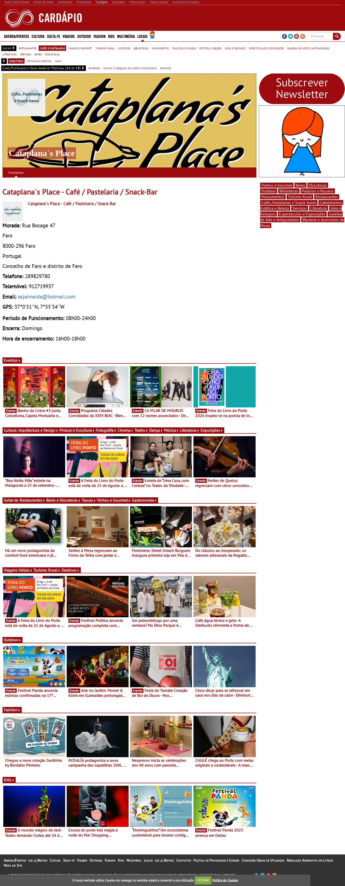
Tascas (87, 500)
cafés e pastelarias (52, 48)
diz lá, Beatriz (38, 860)
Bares (300, 185)
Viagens (82, 860)
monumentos (160, 48)
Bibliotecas (288, 190)
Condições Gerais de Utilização (263, 860)
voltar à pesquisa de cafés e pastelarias (130, 68)
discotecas (52, 54)
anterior (94, 68)
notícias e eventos (39, 61)
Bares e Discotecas (62, 500)
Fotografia (105, 430)
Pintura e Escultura (75, 430)
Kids (111, 36)
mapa (58, 61)
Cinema (124, 430)
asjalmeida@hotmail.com (47, 296)
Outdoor (84, 36)
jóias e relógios (235, 48)
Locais (148, 860)
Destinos (69, 570)
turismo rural (105, 48)
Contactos (16, 172)
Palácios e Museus (318, 190)
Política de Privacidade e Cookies (216, 860)
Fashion (99, 36)
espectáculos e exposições (266, 48)
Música (170, 430)
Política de (225, 880)
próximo (165, 68)
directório (16, 61)
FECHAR (203, 880)
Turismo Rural (46, 570)
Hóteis (24, 570)
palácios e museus (184, 48)
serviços (25, 54)
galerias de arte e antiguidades (308, 48)
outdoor (124, 48)
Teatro (140, 430)
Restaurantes (31, 500)
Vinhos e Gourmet (112, 500)
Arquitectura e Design (36, 430)
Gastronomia (143, 500)
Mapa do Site (13, 865)
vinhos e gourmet (80, 48)
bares (38, 54)
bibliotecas (141, 48)
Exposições (210, 430)
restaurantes (27, 48)
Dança (154, 430)
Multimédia (134, 860)
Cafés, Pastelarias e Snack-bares (288, 202)
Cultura (55, 860)
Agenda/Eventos (16, 36)
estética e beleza (210, 48)
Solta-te (69, 860)
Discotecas (318, 185)
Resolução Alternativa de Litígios (310, 860)
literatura (10, 54)
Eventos (11, 360)
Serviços (299, 208)
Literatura (188, 430)
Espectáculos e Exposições (302, 213)
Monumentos (272, 196)
